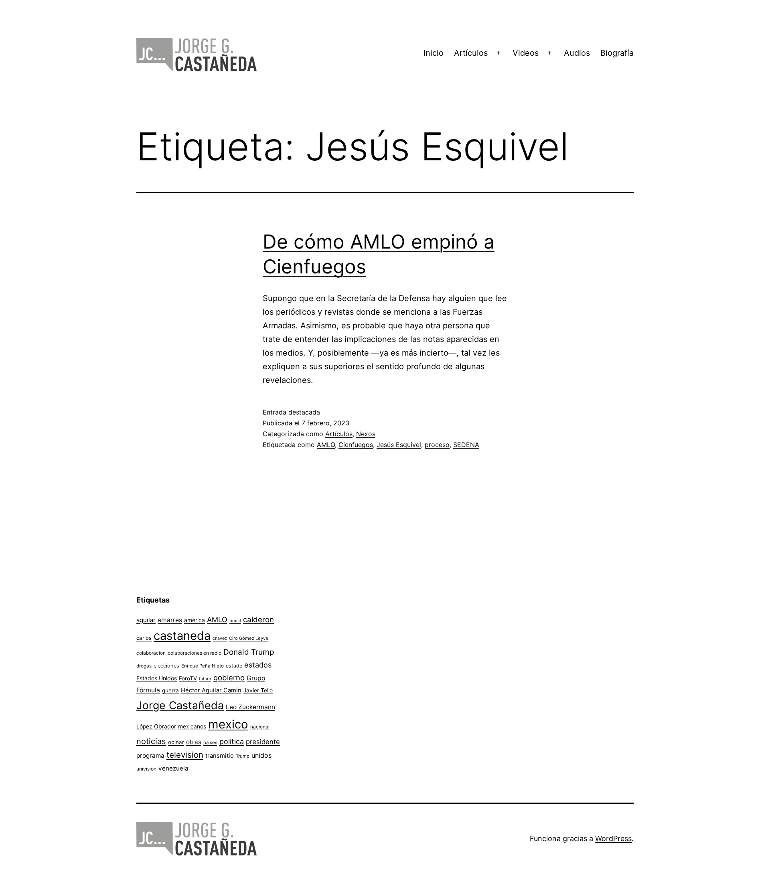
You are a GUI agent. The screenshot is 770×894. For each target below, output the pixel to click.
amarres (170, 620)
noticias (151, 741)
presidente (263, 742)
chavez (220, 638)
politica (231, 741)
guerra (170, 690)
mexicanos (192, 726)
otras (193, 742)
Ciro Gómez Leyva (248, 638)
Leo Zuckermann (250, 707)
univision (146, 769)
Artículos (471, 53)
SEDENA (466, 445)
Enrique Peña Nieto (202, 666)
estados (258, 664)
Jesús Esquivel (399, 445)
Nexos (365, 434)
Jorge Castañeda (180, 705)
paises (210, 742)
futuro (205, 679)
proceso (437, 445)
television (184, 755)
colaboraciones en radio (194, 653)
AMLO (326, 445)
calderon (258, 619)
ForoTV (188, 678)
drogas (144, 666)
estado (234, 666)
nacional (260, 727)
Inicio (434, 53)
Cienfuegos (355, 445)
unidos (261, 755)
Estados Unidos (156, 678)
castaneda (182, 636)
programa (150, 755)
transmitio (219, 755)
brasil (235, 620)
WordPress (613, 838)
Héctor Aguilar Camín (211, 690)
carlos (144, 638)
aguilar (146, 620)
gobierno (229, 677)
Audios (577, 53)
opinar (176, 742)
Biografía (617, 53)
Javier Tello (258, 690)
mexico (228, 724)
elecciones (166, 666)
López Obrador (156, 726)
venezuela (173, 768)
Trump (242, 756)
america (194, 620)
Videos (526, 53)
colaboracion (151, 653)
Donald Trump (248, 652)
